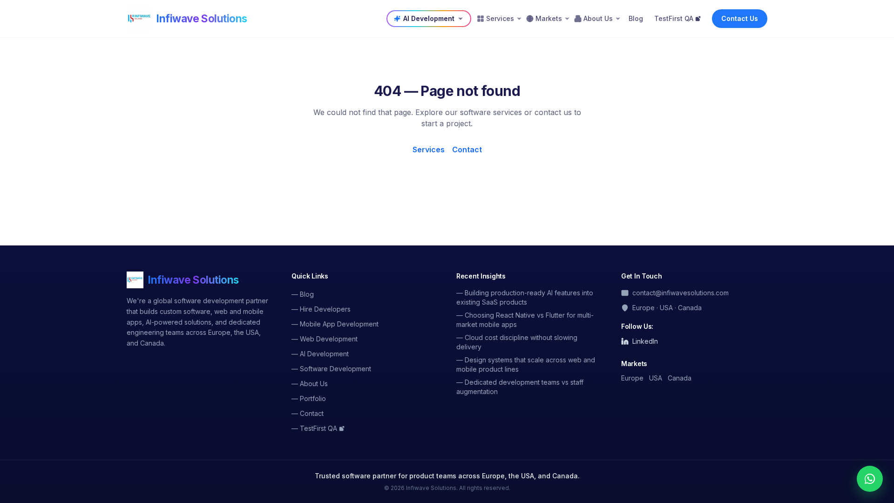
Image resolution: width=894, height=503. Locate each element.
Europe (632, 378)
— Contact (307, 413)
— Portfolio (308, 398)
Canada (679, 378)
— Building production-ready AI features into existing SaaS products (524, 297)
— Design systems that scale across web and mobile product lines (525, 364)
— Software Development (331, 369)
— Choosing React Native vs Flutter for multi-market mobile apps (525, 319)
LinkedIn (645, 341)
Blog (636, 18)
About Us (598, 18)
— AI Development (320, 354)
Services (500, 18)
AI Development (428, 18)
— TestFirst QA (314, 428)
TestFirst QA (673, 18)
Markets (548, 18)
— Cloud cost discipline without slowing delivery (516, 342)
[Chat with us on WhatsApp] (870, 479)
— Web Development (324, 339)
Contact (467, 149)
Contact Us (739, 18)
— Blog (302, 294)
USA (655, 378)
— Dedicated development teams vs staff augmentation (519, 386)
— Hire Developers (321, 309)
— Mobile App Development (335, 324)
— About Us (309, 383)
